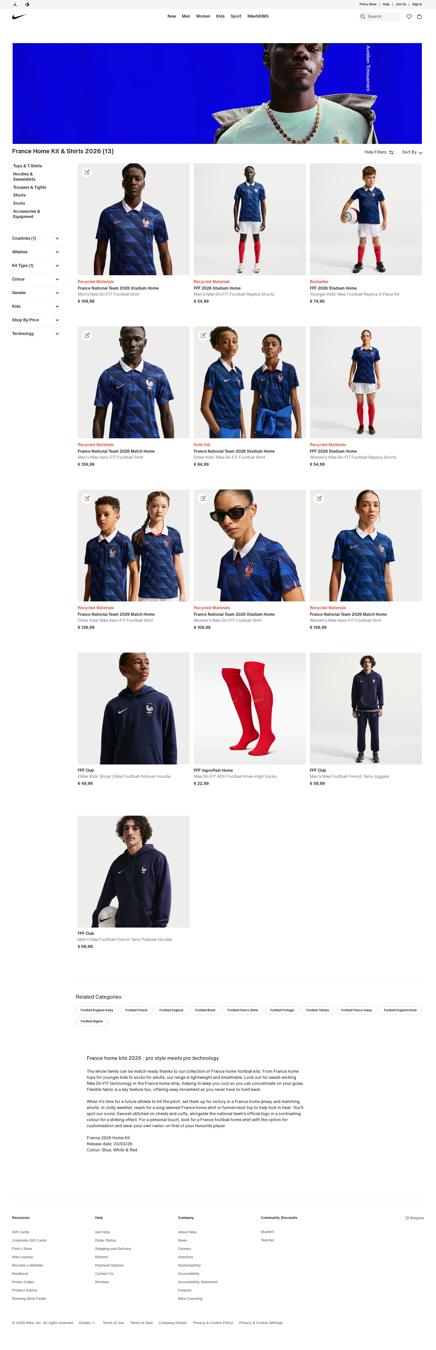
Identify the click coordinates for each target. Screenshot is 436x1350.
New (172, 16)
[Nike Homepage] (19, 16)
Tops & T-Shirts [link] (27, 166)
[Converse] (27, 5)
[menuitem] (390, 5)
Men (186, 16)
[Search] (362, 16)
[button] (36, 238)
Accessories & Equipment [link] (26, 214)
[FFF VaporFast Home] (250, 708)
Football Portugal (282, 1010)
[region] (33, 254)
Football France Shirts (242, 1010)
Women (203, 16)
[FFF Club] (134, 708)
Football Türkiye (317, 1010)
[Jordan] (15, 5)
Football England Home (400, 1010)
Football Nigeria (92, 1021)
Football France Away (356, 1010)
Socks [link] (19, 203)
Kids (220, 16)
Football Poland (136, 1010)
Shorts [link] (19, 195)
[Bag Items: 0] (419, 16)
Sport (236, 16)
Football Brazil (205, 1010)
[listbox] (412, 152)
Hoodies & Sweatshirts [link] (24, 177)
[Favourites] (409, 16)
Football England (171, 1010)
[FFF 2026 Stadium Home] (250, 219)
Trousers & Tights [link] (29, 187)
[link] (87, 172)
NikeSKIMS (258, 16)
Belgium (417, 1218)
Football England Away (97, 1010)
